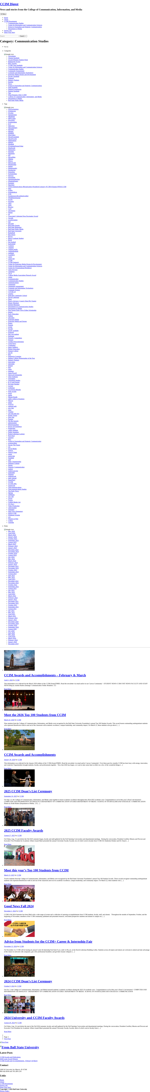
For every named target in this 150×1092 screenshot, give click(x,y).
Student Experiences (14, 89)
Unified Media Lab (14, 502)
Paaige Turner (12, 415)
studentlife (11, 473)
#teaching (11, 185)
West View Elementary (15, 511)
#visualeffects (12, 192)
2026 (9, 205)
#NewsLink (12, 163)
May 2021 (11, 612)
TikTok (10, 493)
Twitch (10, 500)
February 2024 (13, 563)
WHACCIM (12, 513)
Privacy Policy (4, 1091)
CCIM (10, 260)
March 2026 (12, 535)
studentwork (12, 476)
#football (11, 144)
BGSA (10, 236)
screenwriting (12, 443)
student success (13, 471)
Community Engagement (16, 71)
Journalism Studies (14, 380)
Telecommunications (14, 487)
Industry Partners (13, 80)
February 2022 (13, 598)
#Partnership (12, 164)
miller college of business (16, 399)
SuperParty (11, 480)
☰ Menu (3, 14)
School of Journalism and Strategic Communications (25, 27)
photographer (12, 423)
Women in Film (13, 519)
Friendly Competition (15, 338)
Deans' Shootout (13, 303)
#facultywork (12, 139)
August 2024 (12, 555)
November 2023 (13, 568)
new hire (11, 408)
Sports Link (8, 30)
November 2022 (13, 583)
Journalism (11, 378)
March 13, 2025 (9, 875)
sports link (11, 456)
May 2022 (11, 592)
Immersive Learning (14, 356)
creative (10, 294)
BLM (10, 240)
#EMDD (11, 133)
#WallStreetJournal (14, 198)
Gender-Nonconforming (16, 342)
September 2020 (13, 627)
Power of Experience (15, 426)
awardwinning (12, 220)
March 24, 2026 (9, 720)
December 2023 (13, 566)
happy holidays (13, 347)
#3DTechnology (13, 109)
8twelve (10, 207)
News (10, 84)
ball (9, 222)
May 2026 (11, 531)
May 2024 (11, 559)
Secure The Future (14, 445)
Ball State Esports (14, 225)
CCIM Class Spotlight (15, 65)
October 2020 (12, 625)
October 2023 (12, 570)
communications (13, 283)
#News (10, 161)
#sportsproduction (14, 179)
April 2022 (11, 594)
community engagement (16, 286)
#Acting (10, 113)
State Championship (14, 461)
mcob (10, 393)
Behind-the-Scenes (14, 62)
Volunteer (11, 509)
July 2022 (11, 590)
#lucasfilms (11, 157)
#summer (11, 183)
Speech (10, 450)
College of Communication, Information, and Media (25, 97)
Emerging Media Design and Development (22, 74)
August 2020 (12, 629)
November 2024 (13, 551)
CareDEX (11, 255)
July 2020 (11, 631)
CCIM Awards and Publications (10, 1057)
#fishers (10, 142)
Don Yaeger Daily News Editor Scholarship (22, 310)
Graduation (11, 345)
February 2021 (13, 618)
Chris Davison (12, 270)
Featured (11, 78)
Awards (10, 218)
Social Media (12, 449)
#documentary (12, 128)
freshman (11, 336)
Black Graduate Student (16, 238)
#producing (12, 170)
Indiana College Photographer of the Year (21, 358)
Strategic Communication (16, 467)
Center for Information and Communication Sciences (25, 25)
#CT (9, 124)
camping (11, 247)
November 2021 (13, 603)
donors (10, 312)
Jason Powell (12, 373)
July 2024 (11, 557)
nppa (9, 410)
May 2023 (11, 577)
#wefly (10, 199)
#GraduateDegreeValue (15, 146)
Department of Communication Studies (20, 306)
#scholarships (12, 174)
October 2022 (12, 585)
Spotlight (11, 458)
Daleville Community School (17, 295)
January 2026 (12, 537)
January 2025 (12, 548)
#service (10, 175)
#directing (11, 126)
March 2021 (12, 616)
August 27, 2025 (9, 835)
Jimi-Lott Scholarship (15, 375)
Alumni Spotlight (13, 58)
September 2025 (13, 540)
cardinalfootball (13, 251)
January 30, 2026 (9, 760)
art (9, 214)
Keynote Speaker (13, 384)
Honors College (13, 351)
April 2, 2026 (8, 680)
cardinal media (13, 249)
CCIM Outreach (13, 262)
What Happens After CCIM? (17, 95)
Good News (12, 343)
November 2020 (13, 623)
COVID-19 (12, 292)
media (10, 395)
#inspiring (11, 153)
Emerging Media (13, 319)
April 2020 (11, 636)
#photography (12, 168)
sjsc (9, 447)
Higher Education (14, 349)
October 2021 (12, 605)
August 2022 (12, 588)
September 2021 (13, 607)
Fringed (10, 340)
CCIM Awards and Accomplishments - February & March (18, 1061)
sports (10, 454)
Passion (10, 419)
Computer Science (14, 290)
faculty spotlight (13, 330)
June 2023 (11, 575)
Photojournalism (13, 425)
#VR (9, 194)
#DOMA (11, 129)
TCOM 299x (12, 484)
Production (11, 428)
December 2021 (13, 601)
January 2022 (12, 599)
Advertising (12, 56)
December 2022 (13, 581)
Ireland (10, 366)
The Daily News (13, 491)
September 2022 (13, 587)
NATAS (10, 404)
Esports (10, 325)
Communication (13, 279)
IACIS (10, 353)
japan (10, 369)
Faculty (10, 329)
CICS (10, 273)
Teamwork (11, 485)
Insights (10, 82)
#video (10, 190)
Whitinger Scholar (14, 515)
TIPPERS (11, 495)
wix (9, 517)
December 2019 (13, 644)
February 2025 (13, 546)
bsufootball (11, 244)
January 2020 (12, 642)
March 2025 (12, 544)
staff (9, 460)
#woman (11, 201)
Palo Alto (11, 417)
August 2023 (12, 574)
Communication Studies (16, 23)
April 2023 (11, 579)
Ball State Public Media (15, 100)
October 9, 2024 (9, 986)
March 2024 (12, 561)
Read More (7, 689)
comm (10, 277)
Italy (9, 367)
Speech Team (12, 452)
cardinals (11, 253)
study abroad (12, 478)
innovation (11, 362)
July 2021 (11, 610)
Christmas (11, 271)
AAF (10, 209)
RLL (9, 439)
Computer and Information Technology (20, 73)
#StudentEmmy (13, 181)
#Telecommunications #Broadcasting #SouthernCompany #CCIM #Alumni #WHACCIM (37, 187)
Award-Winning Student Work (18, 60)
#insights (11, 152)
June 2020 (11, 633)
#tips (9, 188)
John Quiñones (13, 377)
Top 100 (11, 497)
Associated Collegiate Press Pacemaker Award (23, 216)
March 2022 (12, 596)
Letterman (11, 388)
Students (11, 474)
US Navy (11, 504)
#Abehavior (12, 111)
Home (6, 18)
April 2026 (11, 533)
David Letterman (13, 297)
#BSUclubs (12, 118)
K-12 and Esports (13, 382)
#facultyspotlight (13, 137)
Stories (10, 465)
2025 (9, 203)
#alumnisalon (12, 115)
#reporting (11, 172)
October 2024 (12, 553)
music (10, 402)
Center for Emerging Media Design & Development (25, 264)
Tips (9, 93)
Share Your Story (9, 32)
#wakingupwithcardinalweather (18, 196)
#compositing (12, 122)
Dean (10, 299)
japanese (11, 371)
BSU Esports (12, 63)
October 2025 (12, 539)
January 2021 (12, 620)
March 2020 (12, 638)
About (6, 19)
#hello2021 (11, 150)
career (10, 257)
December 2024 (13, 550)
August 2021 (12, 609)
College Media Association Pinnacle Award (22, 275)
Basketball (11, 233)
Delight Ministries (14, 305)
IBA (9, 354)
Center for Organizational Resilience (20, 268)
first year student (13, 334)
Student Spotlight (13, 91)
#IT (9, 155)
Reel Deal (11, 436)
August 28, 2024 (9, 1023)
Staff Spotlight (12, 87)
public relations (13, 430)
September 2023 (13, 572)
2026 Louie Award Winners (9, 1059)
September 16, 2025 (10, 796)
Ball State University (15, 231)
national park (12, 406)
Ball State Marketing (14, 227)
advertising (11, 211)
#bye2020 (11, 120)
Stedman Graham (13, 463)
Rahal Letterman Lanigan (16, 434)
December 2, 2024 (10, 911)
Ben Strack (11, 235)
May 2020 (11, 634)
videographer (12, 508)
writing (10, 521)
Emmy (10, 323)
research (10, 437)
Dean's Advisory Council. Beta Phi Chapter (22, 301)
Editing (10, 316)
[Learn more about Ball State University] (19, 1047)
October (10, 412)
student (10, 469)
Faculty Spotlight (13, 76)
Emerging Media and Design (17, 321)
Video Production (13, 506)
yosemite (11, 522)
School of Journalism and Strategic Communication (24, 441)
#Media (10, 159)
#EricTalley (12, 135)
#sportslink (11, 177)
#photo (10, 166)
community (11, 284)
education (11, 318)
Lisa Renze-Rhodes (14, 390)
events (10, 327)
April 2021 (11, 614)
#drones (10, 131)
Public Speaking (13, 432)
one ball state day (13, 413)
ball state (11, 223)
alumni (10, 212)
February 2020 (13, 640)
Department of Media (15, 29)
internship (11, 364)
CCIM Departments (10, 21)
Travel (10, 498)
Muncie (10, 401)
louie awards (12, 391)
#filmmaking (12, 140)
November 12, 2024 (10, 946)
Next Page (7, 1039)
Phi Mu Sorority (13, 421)
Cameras (11, 246)
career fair (11, 259)
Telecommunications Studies (17, 489)
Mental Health (12, 397)
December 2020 (13, 622)
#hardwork (11, 148)
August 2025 (12, 542)
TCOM (10, 482)
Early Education (13, 314)
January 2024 (12, 564)
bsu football (12, 242)
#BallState (11, 116)
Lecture (10, 386)
